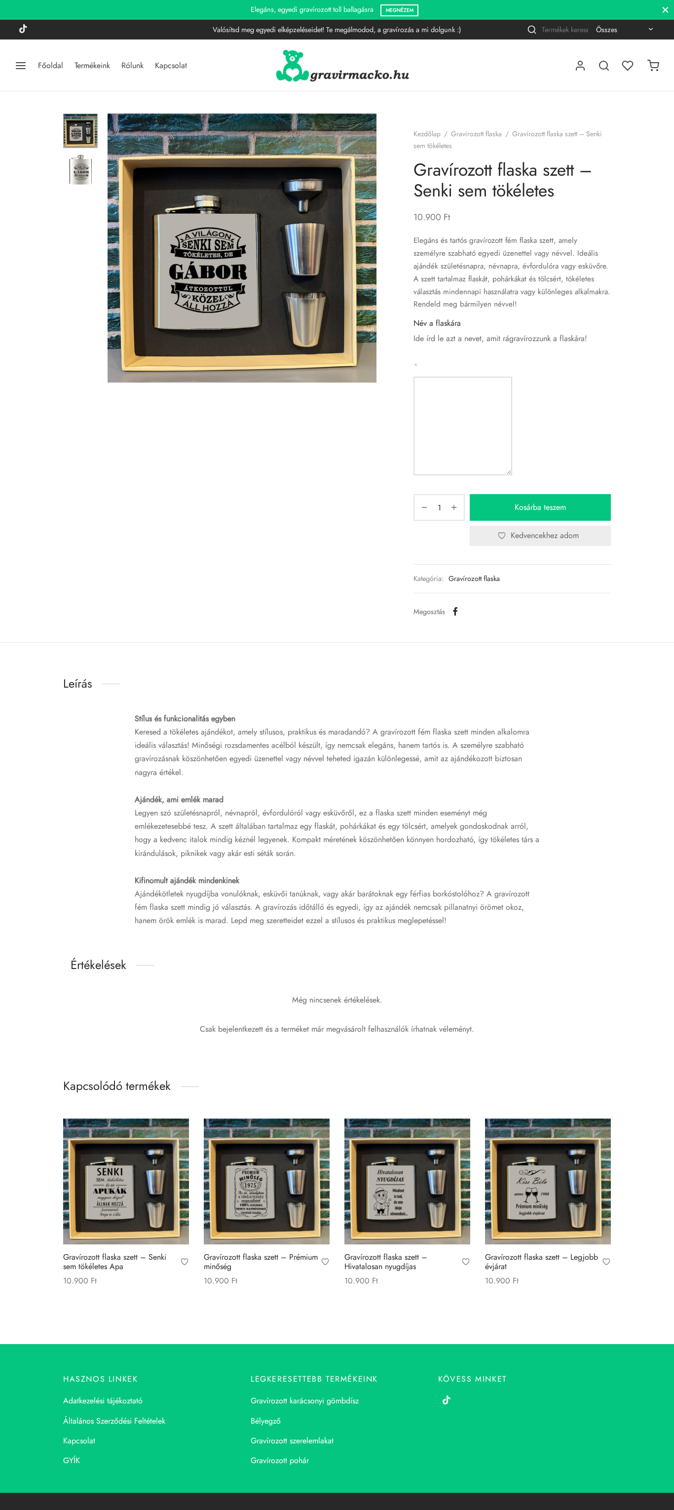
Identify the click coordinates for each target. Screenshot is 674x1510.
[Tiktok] (23, 29)
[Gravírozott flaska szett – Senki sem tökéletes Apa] (126, 1181)
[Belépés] (580, 66)
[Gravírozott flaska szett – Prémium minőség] (267, 1181)
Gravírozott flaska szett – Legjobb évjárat (541, 1261)
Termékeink (92, 65)
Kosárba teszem (540, 507)
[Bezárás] (665, 9)
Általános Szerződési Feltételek (114, 1421)
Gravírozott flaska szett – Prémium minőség (261, 1261)
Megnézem (399, 10)
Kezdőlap (427, 134)
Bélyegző (266, 1421)
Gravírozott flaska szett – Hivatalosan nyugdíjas (385, 1261)
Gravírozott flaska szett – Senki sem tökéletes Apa (114, 1261)
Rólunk (132, 65)
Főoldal (50, 65)
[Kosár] (653, 66)
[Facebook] (455, 611)
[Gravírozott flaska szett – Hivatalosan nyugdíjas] (407, 1181)
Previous (117, 248)
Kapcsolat (171, 65)
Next (366, 248)
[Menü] (21, 66)
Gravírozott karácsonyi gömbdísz (305, 1400)
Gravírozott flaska (476, 134)
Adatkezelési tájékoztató (103, 1400)
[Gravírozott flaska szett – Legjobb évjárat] (548, 1181)
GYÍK (71, 1460)
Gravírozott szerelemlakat (292, 1440)
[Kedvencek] (629, 66)
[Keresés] (604, 66)
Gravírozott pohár (280, 1460)
